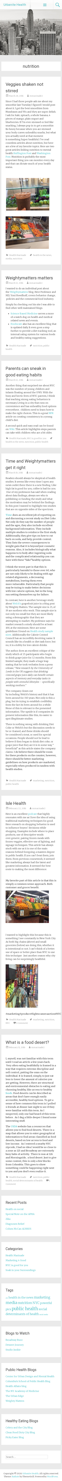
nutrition (17, 258)
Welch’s (17, 603)
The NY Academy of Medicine (22, 1391)
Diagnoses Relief (15, 1223)
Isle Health (16, 803)
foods (9, 1093)
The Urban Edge (15, 1396)
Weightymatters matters (29, 277)
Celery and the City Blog (19, 1427)
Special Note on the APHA (20, 1214)
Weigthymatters (19, 291)
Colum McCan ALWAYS (18, 1228)
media (9, 258)
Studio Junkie (13, 1349)
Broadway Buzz (14, 1339)
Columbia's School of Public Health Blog (28, 1381)
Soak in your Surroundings (21, 1270)
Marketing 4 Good (16, 1260)
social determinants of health (28, 1180)
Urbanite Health (15, 4)
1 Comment (22, 1023)
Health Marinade (17, 255)
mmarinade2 (36, 96)
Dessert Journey (15, 1344)
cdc (7, 1298)
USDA (14, 1126)
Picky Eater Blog (15, 1437)
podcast (32, 813)
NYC (8, 1023)
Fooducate (17, 323)
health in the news (42, 255)
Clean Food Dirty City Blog (20, 1432)
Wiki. (12, 429)
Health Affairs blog (16, 1386)
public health (41, 442)
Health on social (15, 1209)
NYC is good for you (36, 438)
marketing (38, 780)
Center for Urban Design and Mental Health (30, 1376)
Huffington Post (22, 153)
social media (43, 1315)
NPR (51, 413)
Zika (8, 1218)
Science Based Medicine (24, 313)
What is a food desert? (27, 1042)
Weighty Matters (15, 1400)
